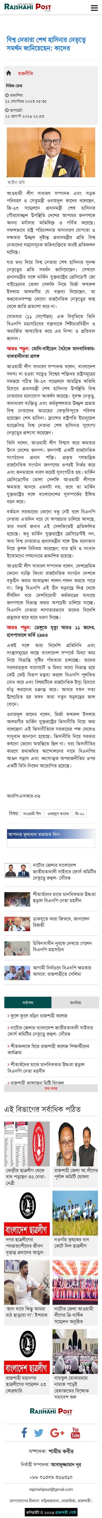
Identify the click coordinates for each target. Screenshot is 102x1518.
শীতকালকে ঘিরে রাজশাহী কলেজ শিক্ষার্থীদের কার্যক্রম (48, 1049)
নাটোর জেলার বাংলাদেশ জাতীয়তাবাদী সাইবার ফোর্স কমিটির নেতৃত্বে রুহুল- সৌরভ (50, 1030)
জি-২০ (79, 813)
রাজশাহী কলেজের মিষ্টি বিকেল (36, 1082)
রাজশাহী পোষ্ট (65, 1512)
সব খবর (51, 1088)
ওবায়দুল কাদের (58, 813)
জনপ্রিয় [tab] (75, 1002)
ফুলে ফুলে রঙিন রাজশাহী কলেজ (38, 1015)
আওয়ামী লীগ (32, 813)
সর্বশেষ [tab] (28, 1002)
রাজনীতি (25, 73)
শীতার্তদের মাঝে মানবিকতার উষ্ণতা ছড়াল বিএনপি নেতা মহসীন (46, 1067)
